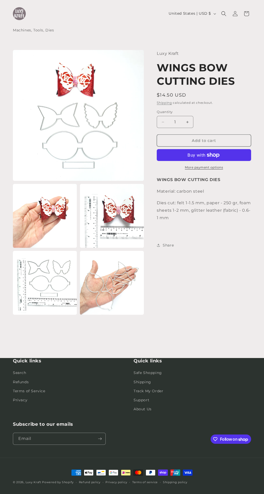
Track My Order (148, 391)
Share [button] (168, 245)
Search (19, 372)
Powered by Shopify (58, 482)
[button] (223, 13)
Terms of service (145, 482)
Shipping (164, 103)
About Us (143, 409)
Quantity (164, 112)
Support (141, 400)
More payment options (204, 167)
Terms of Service (29, 391)
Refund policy (90, 482)
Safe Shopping (148, 372)
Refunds (21, 382)
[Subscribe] (99, 439)
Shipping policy (175, 482)
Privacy (20, 400)
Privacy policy (116, 482)
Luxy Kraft (33, 482)
